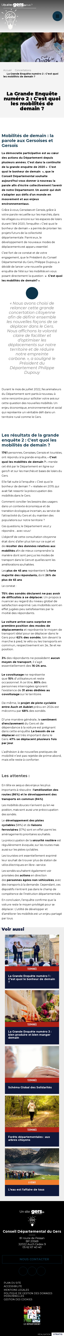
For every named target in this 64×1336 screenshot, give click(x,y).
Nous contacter (34, 1259)
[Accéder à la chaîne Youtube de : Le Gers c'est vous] (32, 1271)
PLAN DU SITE (12, 1282)
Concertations (23, 70)
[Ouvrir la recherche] (32, 9)
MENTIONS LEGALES (16, 1289)
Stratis (57, 1334)
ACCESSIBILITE (13, 1286)
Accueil (7, 70)
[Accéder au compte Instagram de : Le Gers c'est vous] (41, 1271)
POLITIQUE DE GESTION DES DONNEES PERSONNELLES (28, 1294)
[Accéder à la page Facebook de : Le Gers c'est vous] (23, 1271)
